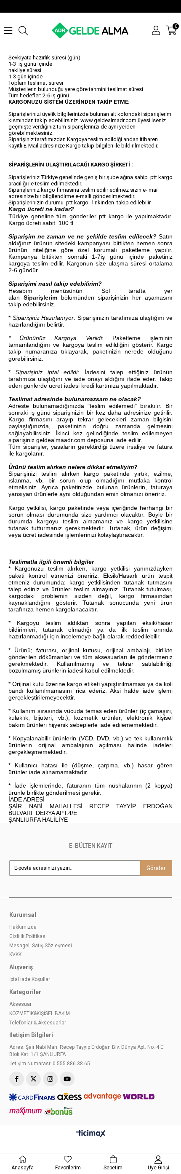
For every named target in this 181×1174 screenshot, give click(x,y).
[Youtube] (67, 1079)
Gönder (156, 868)
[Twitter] (33, 1079)
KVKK (15, 954)
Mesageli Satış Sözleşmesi (40, 946)
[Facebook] (16, 1079)
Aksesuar (20, 1004)
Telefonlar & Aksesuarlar (37, 1023)
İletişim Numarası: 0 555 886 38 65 (49, 1064)
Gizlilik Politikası (28, 936)
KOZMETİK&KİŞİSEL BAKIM (39, 1013)
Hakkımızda (23, 927)
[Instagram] (50, 1079)
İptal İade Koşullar (29, 979)
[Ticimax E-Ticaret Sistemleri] (91, 1134)
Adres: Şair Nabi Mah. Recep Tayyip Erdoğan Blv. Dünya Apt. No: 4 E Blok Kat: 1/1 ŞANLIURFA (86, 1050)
